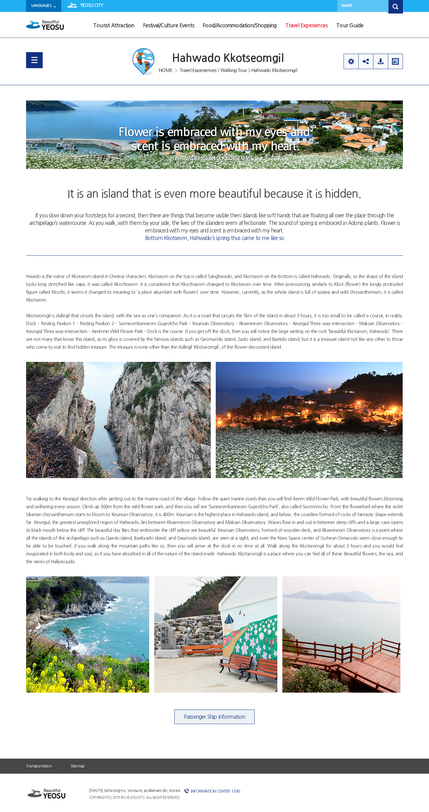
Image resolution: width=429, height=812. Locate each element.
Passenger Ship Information (214, 716)
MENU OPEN (34, 60)
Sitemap (77, 766)
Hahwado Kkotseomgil (274, 70)
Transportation (39, 766)
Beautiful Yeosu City (45, 27)
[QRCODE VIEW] (395, 61)
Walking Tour (233, 70)
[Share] (365, 61)
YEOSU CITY (91, 5)
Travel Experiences (306, 25)
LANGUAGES (41, 6)
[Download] (380, 61)
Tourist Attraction (113, 25)
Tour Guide (349, 25)
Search (346, 5)
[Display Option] (351, 61)
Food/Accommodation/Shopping (239, 25)
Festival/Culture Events (168, 25)
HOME (165, 70)
